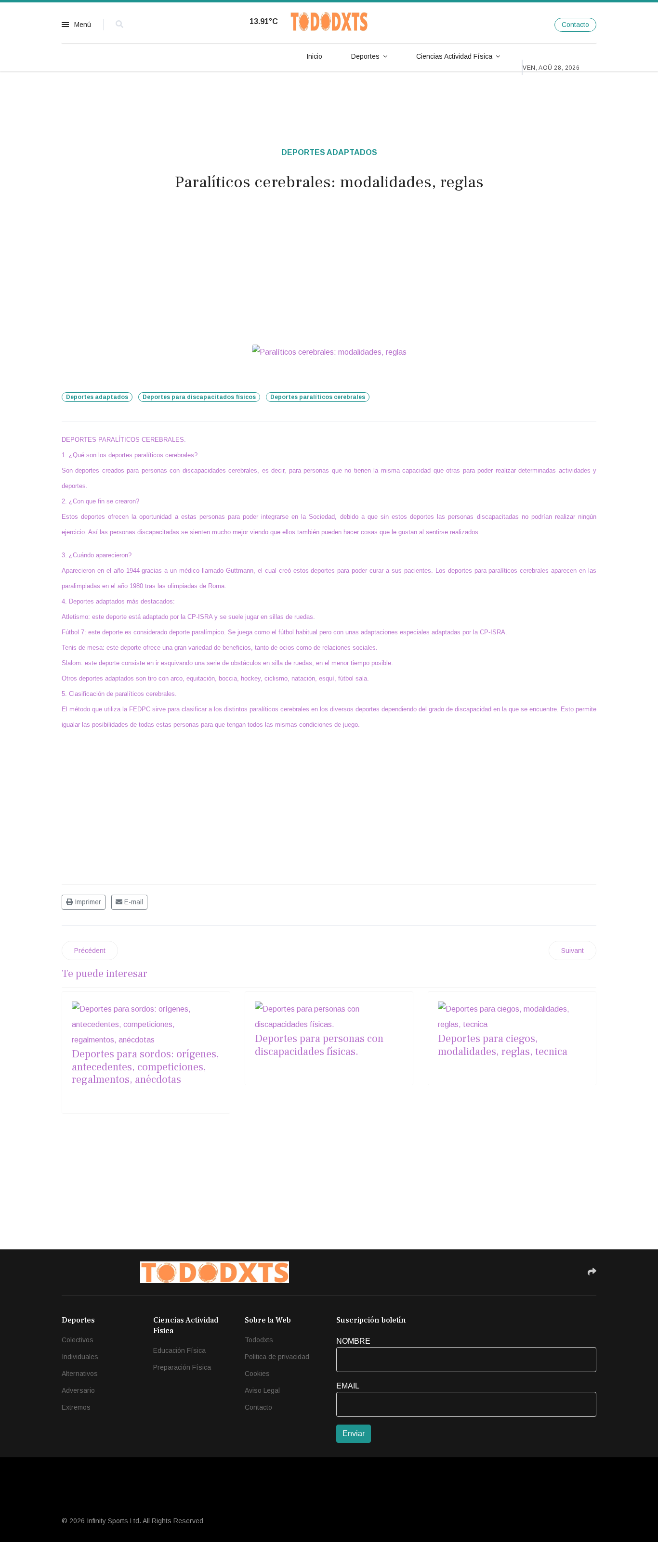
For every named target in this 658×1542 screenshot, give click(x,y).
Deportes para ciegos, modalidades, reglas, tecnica (502, 1045)
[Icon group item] (504, 1272)
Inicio (314, 56)
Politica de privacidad (277, 1357)
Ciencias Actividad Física (454, 56)
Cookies (257, 1373)
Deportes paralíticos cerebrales (317, 397)
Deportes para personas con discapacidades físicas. (319, 1045)
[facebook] (495, 24)
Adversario (78, 1390)
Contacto (575, 24)
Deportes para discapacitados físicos (199, 397)
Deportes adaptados (329, 152)
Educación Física (179, 1350)
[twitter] (515, 24)
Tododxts (259, 1340)
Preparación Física (182, 1367)
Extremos (76, 1407)
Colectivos (77, 1340)
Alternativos (80, 1373)
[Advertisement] (329, 272)
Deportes (365, 56)
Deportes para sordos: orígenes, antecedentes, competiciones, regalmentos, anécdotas (145, 1066)
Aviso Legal (262, 1390)
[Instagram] (535, 24)
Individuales (80, 1357)
